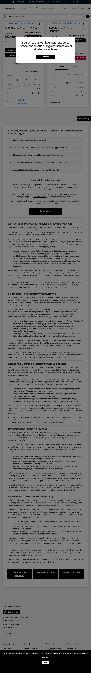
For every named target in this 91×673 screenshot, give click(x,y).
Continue (45, 57)
